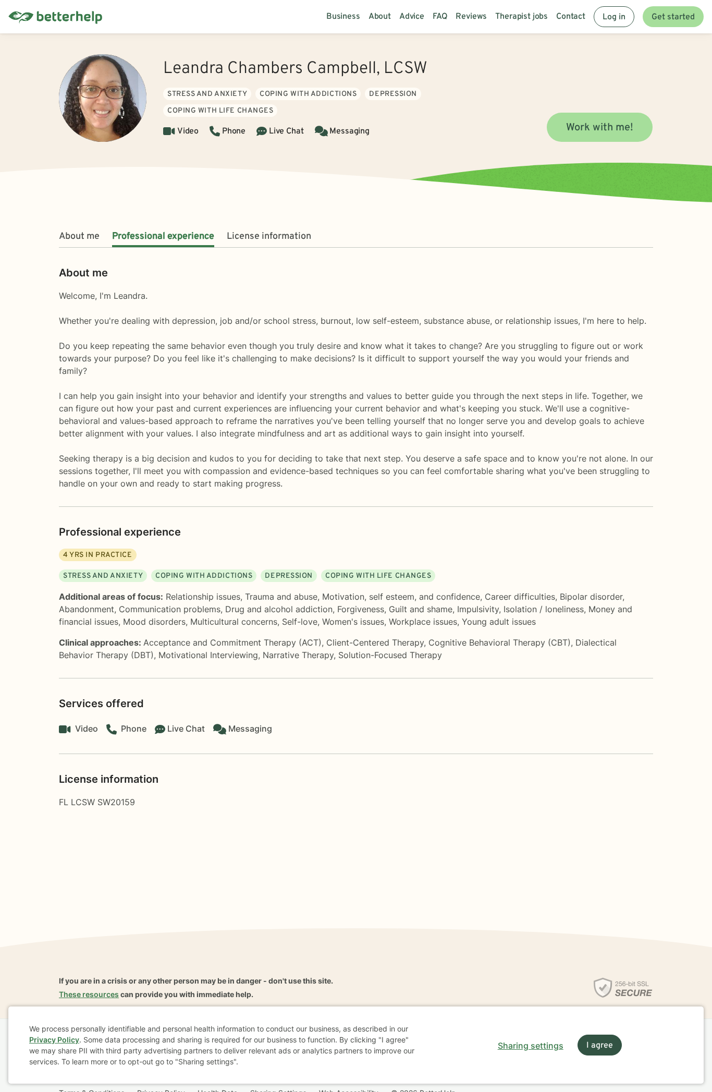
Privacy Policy (54, 1039)
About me (79, 236)
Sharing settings (530, 1045)
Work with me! (599, 128)
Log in (614, 17)
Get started (673, 17)
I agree (599, 1045)
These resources (89, 994)
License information (269, 236)
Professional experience (163, 236)
